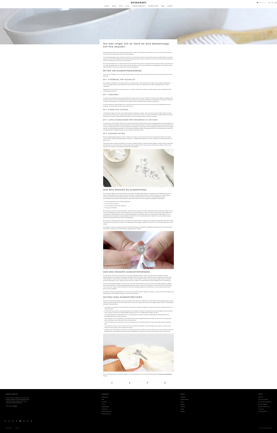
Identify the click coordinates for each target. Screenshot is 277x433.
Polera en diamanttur (263, 399)
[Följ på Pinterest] (16, 421)
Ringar (182, 401)
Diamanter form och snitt (264, 406)
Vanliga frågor (105, 397)
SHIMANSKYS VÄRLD (153, 6)
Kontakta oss (105, 409)
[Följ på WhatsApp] (31, 421)
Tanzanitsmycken (184, 399)
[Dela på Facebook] (112, 382)
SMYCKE (114, 6)
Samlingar (106, 6)
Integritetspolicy (105, 406)
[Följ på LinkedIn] (27, 421)
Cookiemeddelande (106, 413)
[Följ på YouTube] (20, 421)
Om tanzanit (261, 409)
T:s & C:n (104, 404)
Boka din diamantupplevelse (264, 401)
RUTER (121, 6)
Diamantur (260, 397)
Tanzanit (127, 6)
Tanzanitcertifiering (262, 411)
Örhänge (182, 404)
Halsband (182, 411)
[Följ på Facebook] (5, 421)
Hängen (182, 409)
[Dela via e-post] (165, 382)
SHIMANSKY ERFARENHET (138, 6)
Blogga (163, 6)
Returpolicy (104, 401)
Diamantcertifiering (262, 404)
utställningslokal (165, 374)
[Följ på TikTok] (24, 421)
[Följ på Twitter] (9, 421)
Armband (182, 406)
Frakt (103, 399)
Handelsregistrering (106, 411)
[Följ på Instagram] (12, 421)
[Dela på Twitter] (129, 382)
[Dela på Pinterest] (147, 382)
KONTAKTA (170, 6)
